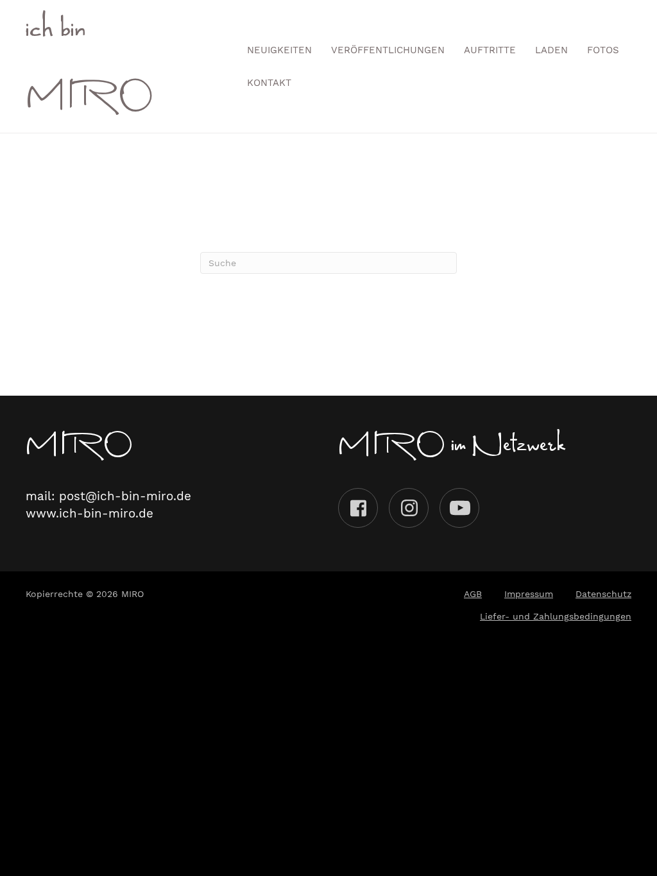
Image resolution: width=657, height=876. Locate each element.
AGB (473, 594)
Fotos (603, 50)
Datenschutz (603, 594)
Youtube (459, 508)
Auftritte (490, 50)
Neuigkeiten (279, 50)
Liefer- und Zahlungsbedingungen (555, 616)
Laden (551, 50)
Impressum (528, 594)
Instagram (409, 508)
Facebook (358, 508)
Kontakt (269, 82)
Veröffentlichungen (388, 50)
